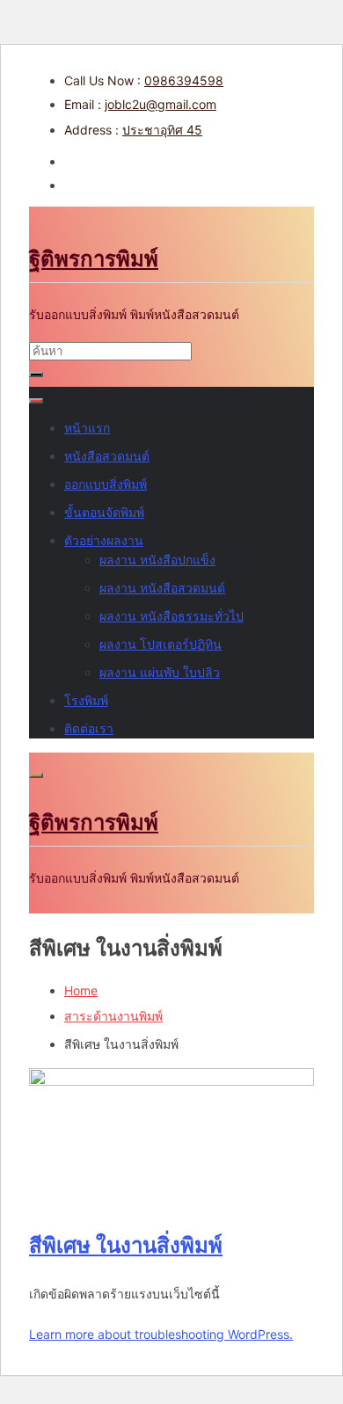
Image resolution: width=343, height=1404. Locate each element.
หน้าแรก (87, 427)
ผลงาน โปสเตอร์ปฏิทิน (160, 644)
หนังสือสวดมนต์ (107, 455)
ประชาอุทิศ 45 (162, 129)
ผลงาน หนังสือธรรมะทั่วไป (171, 615)
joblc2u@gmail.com (160, 104)
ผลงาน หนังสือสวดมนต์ (162, 587)
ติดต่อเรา (88, 728)
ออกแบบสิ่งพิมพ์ (105, 483)
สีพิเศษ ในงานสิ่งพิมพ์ (126, 1245)
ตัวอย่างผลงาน (103, 540)
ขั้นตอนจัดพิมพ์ (104, 512)
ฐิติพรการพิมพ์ (93, 259)
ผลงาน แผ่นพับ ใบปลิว (159, 672)
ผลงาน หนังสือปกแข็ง (157, 559)
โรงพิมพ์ (86, 700)
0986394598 (183, 80)
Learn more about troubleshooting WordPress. (161, 1334)
